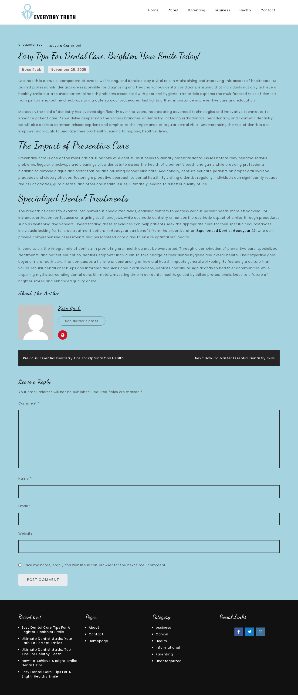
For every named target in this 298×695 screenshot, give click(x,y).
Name (25, 478)
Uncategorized (30, 44)
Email (24, 506)
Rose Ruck (31, 69)
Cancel (162, 634)
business (222, 10)
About (173, 10)
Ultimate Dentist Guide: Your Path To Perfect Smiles (47, 640)
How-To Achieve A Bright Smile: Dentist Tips (49, 663)
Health (245, 10)
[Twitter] (249, 632)
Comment (29, 403)
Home (153, 10)
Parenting (196, 10)
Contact (268, 10)
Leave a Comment (65, 45)
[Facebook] (238, 632)
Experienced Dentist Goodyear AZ (226, 230)
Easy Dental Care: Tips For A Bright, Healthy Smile (46, 674)
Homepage (98, 641)
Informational (168, 647)
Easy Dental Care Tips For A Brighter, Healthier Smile (46, 629)
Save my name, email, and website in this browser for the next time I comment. (95, 565)
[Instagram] (260, 632)
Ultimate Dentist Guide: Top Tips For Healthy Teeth (46, 651)
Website (25, 533)
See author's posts (81, 321)
